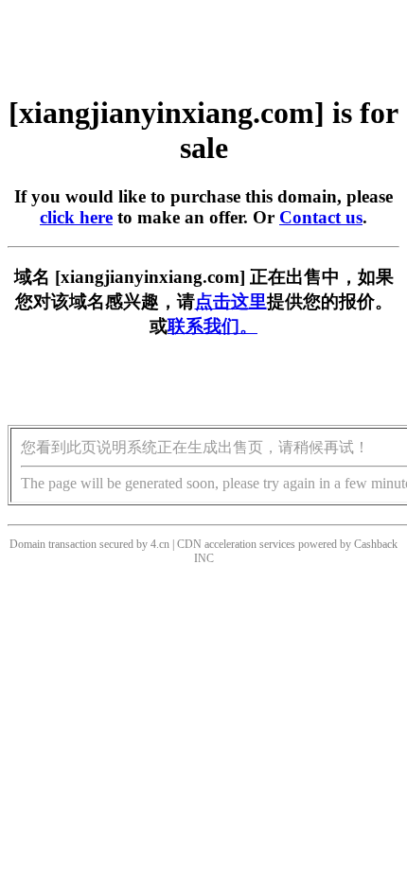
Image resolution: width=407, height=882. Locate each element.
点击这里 (231, 301)
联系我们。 (212, 326)
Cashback (376, 544)
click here (76, 217)
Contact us (321, 217)
